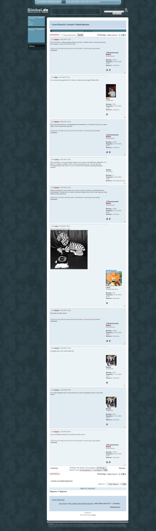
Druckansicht (119, 24)
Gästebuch (69, 2)
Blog (51, 2)
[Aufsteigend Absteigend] (100, 470)
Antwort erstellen (52, 35)
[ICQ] (110, 70)
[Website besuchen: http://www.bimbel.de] (107, 70)
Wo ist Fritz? (88, 31)
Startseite (40, 2)
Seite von (112, 35)
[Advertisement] (36, 37)
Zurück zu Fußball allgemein (62, 481)
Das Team (63, 503)
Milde (56, 77)
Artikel (75, 2)
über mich (46, 2)
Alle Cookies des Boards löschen (80, 503)
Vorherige (54, 468)
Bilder (59, 2)
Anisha (57, 159)
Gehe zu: (101, 484)
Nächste (122, 468)
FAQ (29, 21)
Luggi (56, 226)
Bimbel (57, 39)
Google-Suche (117, 13)
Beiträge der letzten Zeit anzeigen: (83, 468)
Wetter (89, 2)
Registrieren (31, 22)
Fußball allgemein (82, 24)
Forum (63, 2)
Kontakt (80, 2)
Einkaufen (51, 524)
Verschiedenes (95, 2)
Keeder (57, 348)
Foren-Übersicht (58, 24)
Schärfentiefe (53, 50)
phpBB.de (94, 514)
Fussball (70, 24)
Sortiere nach (74, 470)
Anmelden (30, 24)
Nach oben (124, 73)
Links (55, 2)
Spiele (85, 2)
